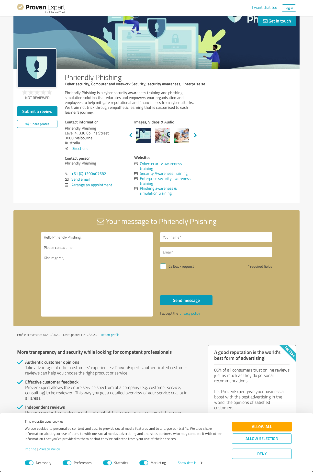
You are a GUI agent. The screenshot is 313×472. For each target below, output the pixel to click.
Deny (262, 454)
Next (195, 135)
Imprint (30, 449)
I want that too (264, 7)
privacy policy (189, 313)
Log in (289, 8)
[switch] (67, 462)
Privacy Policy (49, 449)
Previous (130, 135)
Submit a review (37, 111)
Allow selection (262, 438)
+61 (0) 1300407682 (88, 173)
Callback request (181, 266)
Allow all (262, 426)
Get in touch (279, 21)
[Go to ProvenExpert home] (41, 9)
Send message (186, 300)
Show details (187, 463)
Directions (79, 148)
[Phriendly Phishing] (37, 68)
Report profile (110, 334)
